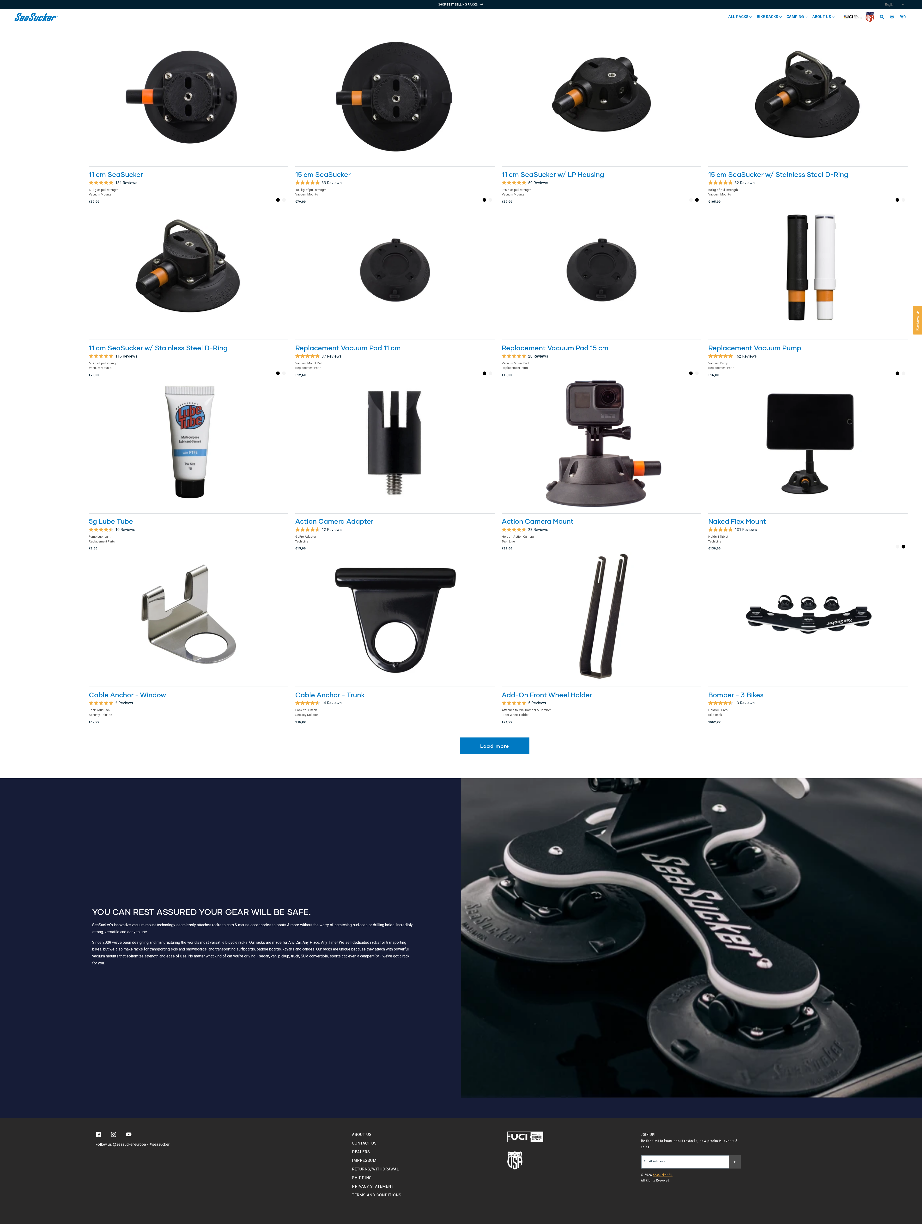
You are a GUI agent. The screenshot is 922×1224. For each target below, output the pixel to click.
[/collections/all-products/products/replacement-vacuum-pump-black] (808, 270)
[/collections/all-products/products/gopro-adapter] (395, 443)
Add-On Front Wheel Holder (547, 695)
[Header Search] (883, 17)
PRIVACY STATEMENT (373, 1186)
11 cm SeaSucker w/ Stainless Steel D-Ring (158, 348)
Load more (494, 746)
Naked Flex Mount (737, 521)
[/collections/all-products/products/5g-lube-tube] (188, 443)
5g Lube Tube (111, 521)
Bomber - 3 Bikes (736, 695)
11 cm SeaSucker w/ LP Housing (553, 174)
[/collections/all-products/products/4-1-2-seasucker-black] (188, 97)
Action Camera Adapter (334, 521)
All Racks (738, 16)
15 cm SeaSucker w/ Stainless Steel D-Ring (778, 174)
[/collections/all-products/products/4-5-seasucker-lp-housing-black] (601, 97)
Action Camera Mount (538, 521)
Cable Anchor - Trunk (330, 695)
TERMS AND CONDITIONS (376, 1195)
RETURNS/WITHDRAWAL (375, 1169)
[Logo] (36, 17)
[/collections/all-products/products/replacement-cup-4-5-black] (395, 270)
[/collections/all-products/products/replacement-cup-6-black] (601, 270)
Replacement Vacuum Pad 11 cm (348, 348)
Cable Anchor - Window (127, 695)
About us (822, 16)
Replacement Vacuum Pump (754, 348)
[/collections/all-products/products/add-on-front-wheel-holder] (601, 617)
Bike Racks (768, 16)
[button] (901, 17)
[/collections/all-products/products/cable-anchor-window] (188, 617)
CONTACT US (364, 1143)
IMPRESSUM (364, 1160)
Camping (796, 16)
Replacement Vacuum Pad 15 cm (555, 348)
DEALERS (361, 1152)
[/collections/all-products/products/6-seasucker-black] (395, 97)
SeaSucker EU (663, 1175)
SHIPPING (362, 1177)
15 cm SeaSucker (323, 174)
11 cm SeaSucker (116, 174)
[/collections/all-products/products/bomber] (808, 617)
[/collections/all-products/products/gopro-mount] (601, 443)
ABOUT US (362, 1134)
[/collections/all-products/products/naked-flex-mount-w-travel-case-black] (808, 443)
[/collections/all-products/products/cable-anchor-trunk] (395, 617)
